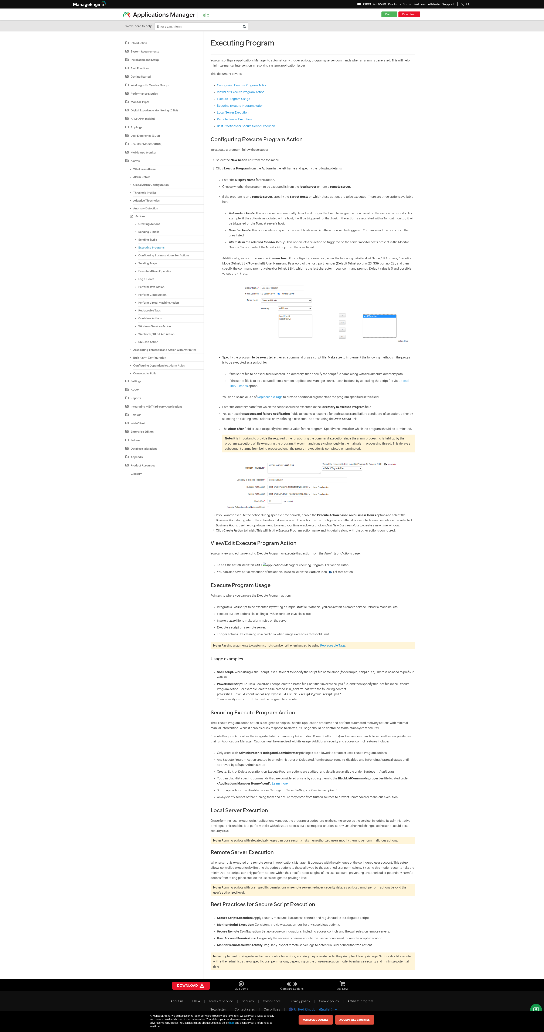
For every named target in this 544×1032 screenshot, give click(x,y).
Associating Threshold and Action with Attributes (164, 349)
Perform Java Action (151, 287)
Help (204, 15)
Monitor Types (140, 102)
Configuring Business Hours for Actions (163, 255)
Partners (420, 4)
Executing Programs (151, 247)
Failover (136, 440)
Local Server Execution (232, 112)
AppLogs (136, 127)
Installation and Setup (145, 59)
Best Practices (140, 68)
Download (409, 14)
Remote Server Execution (234, 119)
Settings (136, 381)
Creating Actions (149, 224)
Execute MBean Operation (155, 271)
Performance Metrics (144, 93)
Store (407, 4)
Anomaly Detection (145, 208)
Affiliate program (360, 1001)
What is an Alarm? (144, 169)
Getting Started (141, 76)
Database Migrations (144, 448)
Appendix (137, 457)
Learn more (280, 783)
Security (248, 1001)
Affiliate (434, 4)
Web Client (138, 423)
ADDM (135, 389)
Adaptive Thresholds (146, 200)
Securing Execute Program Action (240, 105)
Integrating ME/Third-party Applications (156, 406)
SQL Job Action (148, 342)
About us (177, 1001)
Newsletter (218, 1009)
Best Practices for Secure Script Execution (246, 126)
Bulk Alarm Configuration (149, 357)
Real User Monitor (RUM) (146, 144)
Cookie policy (329, 1001)
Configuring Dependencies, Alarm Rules (159, 365)
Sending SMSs (147, 239)
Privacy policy (300, 1001)
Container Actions (150, 318)
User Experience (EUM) (145, 135)
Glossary (136, 473)
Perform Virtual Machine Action (158, 302)
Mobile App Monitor (143, 152)
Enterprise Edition (142, 431)
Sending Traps (147, 263)
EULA (196, 1001)
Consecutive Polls (144, 373)
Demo (389, 14)
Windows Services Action (154, 326)
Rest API (136, 414)
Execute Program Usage (233, 99)
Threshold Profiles (144, 192)
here (232, 1022)
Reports (136, 398)
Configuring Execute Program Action (242, 85)
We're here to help (138, 26)
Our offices (272, 1009)
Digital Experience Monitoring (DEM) (154, 110)
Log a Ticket (146, 279)
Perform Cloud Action (152, 294)
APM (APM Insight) (143, 118)
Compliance (272, 1001)
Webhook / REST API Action (156, 334)
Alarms (135, 160)
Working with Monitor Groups (150, 85)
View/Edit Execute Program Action (240, 92)
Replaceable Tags (149, 310)
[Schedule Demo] (536, 1010)
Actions (140, 216)
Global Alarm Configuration (151, 184)
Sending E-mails (148, 231)
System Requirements (145, 51)
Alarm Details (141, 177)
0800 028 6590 (371, 4)
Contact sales (245, 1009)
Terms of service (221, 1001)
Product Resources (143, 465)
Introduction (139, 43)
